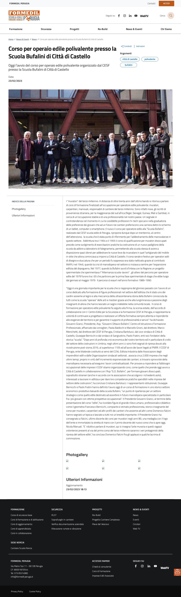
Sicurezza (57, 509)
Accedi (166, 3)
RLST (53, 515)
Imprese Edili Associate (103, 575)
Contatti (151, 3)
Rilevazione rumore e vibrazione (66, 528)
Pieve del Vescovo (100, 524)
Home (10, 39)
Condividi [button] (128, 46)
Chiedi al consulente (101, 566)
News (34, 39)
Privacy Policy (17, 591)
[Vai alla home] (26, 15)
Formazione (17, 509)
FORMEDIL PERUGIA (21, 561)
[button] (177, 572)
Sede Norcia (17, 542)
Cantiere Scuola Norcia (21, 548)
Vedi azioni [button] (140, 46)
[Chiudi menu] (177, 6)
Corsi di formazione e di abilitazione (27, 519)
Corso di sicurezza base (21, 515)
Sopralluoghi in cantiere (62, 519)
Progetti (97, 509)
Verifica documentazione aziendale (67, 524)
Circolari (136, 524)
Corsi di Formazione (101, 571)
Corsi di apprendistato (21, 528)
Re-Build (96, 515)
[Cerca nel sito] (170, 15)
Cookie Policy (35, 591)
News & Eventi (22, 39)
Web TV (136, 528)
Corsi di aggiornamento (21, 524)
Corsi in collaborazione (21, 533)
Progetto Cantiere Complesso (106, 519)
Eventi (136, 519)
